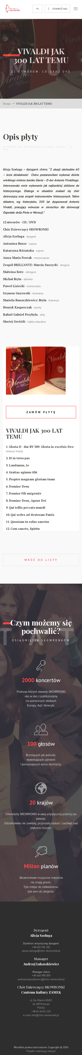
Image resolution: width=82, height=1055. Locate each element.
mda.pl (52, 1051)
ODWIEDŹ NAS (59, 8)
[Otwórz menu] (75, 8)
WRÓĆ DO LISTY (41, 560)
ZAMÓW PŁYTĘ (41, 412)
